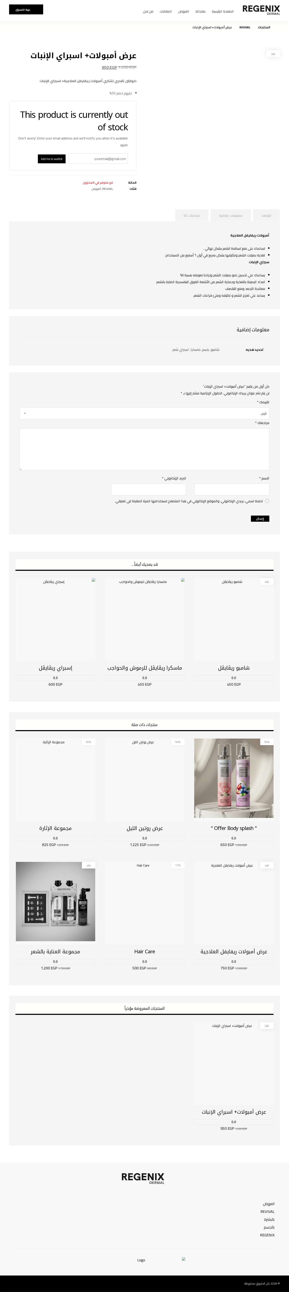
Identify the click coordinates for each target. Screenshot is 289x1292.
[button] (43, 1284)
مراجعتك (262, 423)
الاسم (264, 478)
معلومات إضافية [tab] (230, 215)
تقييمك (263, 402)
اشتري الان (228, 684)
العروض (96, 188)
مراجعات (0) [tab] (192, 215)
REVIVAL (107, 188)
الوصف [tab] (266, 215)
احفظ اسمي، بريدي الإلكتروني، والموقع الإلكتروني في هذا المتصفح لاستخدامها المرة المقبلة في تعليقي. (189, 501)
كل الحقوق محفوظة (257, 1283)
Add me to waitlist (51, 158)
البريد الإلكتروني (174, 478)
